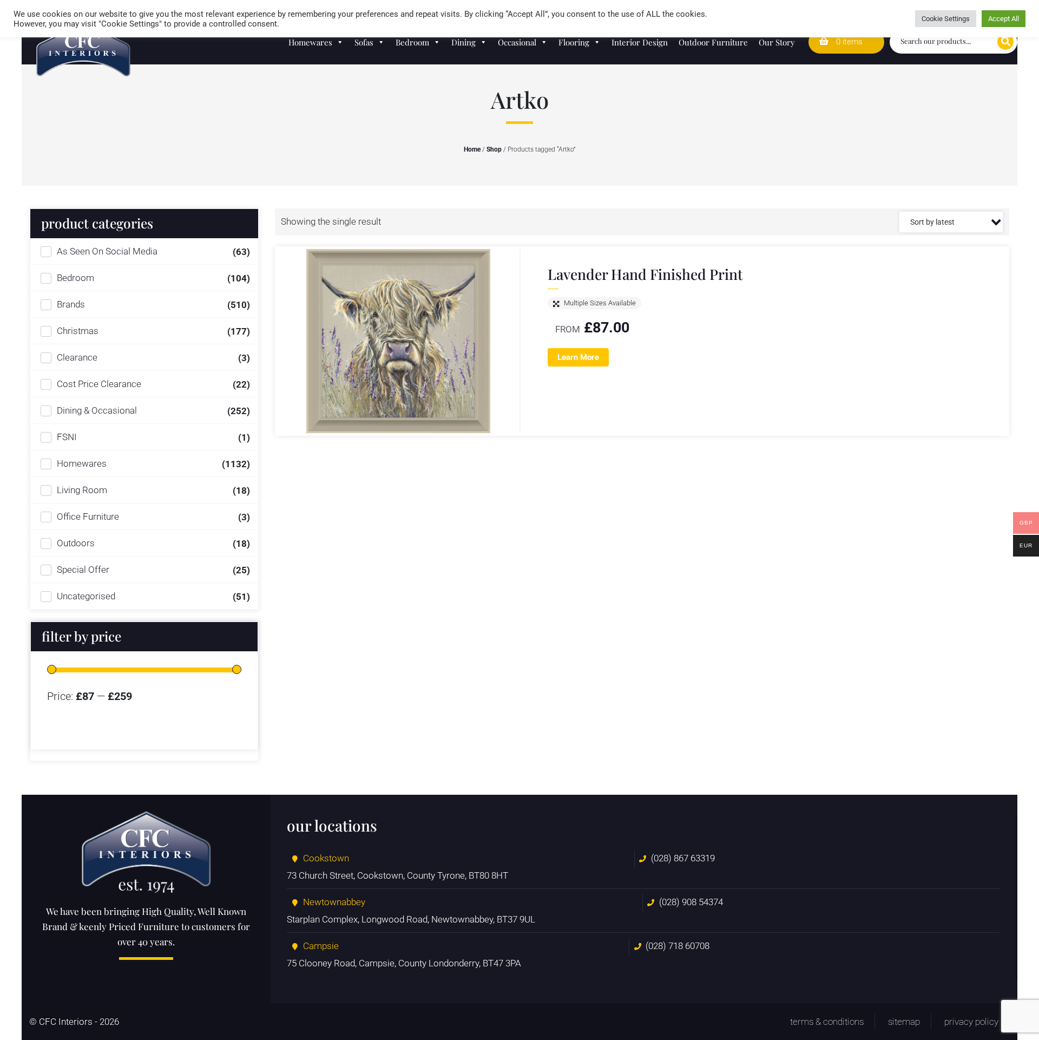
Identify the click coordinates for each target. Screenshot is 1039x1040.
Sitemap (904, 1021)
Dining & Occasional (97, 410)
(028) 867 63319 (683, 858)
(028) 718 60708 (677, 945)
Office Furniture (88, 516)
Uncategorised (86, 596)
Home (472, 149)
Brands (71, 304)
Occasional (517, 42)
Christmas (77, 330)
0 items (848, 42)
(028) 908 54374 (691, 902)
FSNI (67, 436)
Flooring (573, 42)
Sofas (363, 42)
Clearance (77, 357)
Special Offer (83, 569)
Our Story (777, 42)
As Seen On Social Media (107, 251)
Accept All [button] (1003, 19)
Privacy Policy (971, 1021)
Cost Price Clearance (99, 383)
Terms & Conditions (827, 1021)
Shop (494, 149)
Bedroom (412, 42)
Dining (463, 42)
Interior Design (639, 42)
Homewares (310, 42)
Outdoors (76, 543)
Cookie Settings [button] (946, 19)
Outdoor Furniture (713, 42)
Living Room (82, 490)
